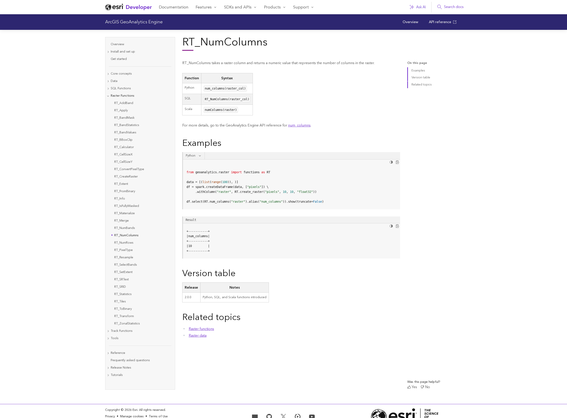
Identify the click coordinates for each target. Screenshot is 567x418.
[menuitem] (410, 22)
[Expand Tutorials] (108, 375)
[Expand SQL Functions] (108, 88)
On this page (417, 63)
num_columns (299, 125)
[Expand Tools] (108, 338)
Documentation (173, 7)
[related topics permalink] (244, 318)
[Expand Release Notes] (108, 367)
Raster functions (201, 329)
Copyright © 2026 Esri (121, 410)
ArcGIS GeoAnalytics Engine (134, 22)
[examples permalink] (225, 144)
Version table (420, 77)
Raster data (198, 335)
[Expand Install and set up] (108, 51)
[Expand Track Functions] (108, 331)
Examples (418, 70)
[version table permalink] (239, 274)
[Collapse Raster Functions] (108, 96)
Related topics (421, 84)
